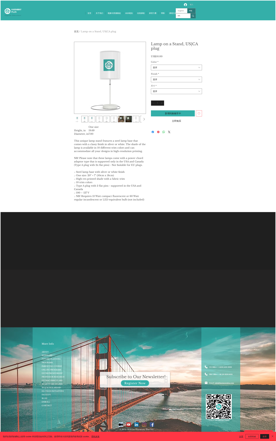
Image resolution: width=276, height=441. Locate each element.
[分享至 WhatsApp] (163, 132)
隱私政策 (95, 436)
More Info (48, 343)
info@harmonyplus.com (224, 383)
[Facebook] (152, 424)
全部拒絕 (252, 436)
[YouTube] (128, 424)
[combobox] (176, 67)
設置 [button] (241, 436)
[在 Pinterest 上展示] (158, 132)
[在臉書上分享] (153, 132)
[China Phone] (206, 374)
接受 (265, 436)
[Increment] (162, 103)
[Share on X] (169, 132)
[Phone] (206, 367)
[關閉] (272, 436)
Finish (155, 74)
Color (154, 62)
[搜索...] (192, 15)
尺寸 (154, 86)
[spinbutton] (157, 103)
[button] (135, 383)
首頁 (76, 31)
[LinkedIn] (136, 424)
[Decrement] (153, 103)
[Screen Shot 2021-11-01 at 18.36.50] (121, 424)
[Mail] (206, 382)
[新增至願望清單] (199, 113)
